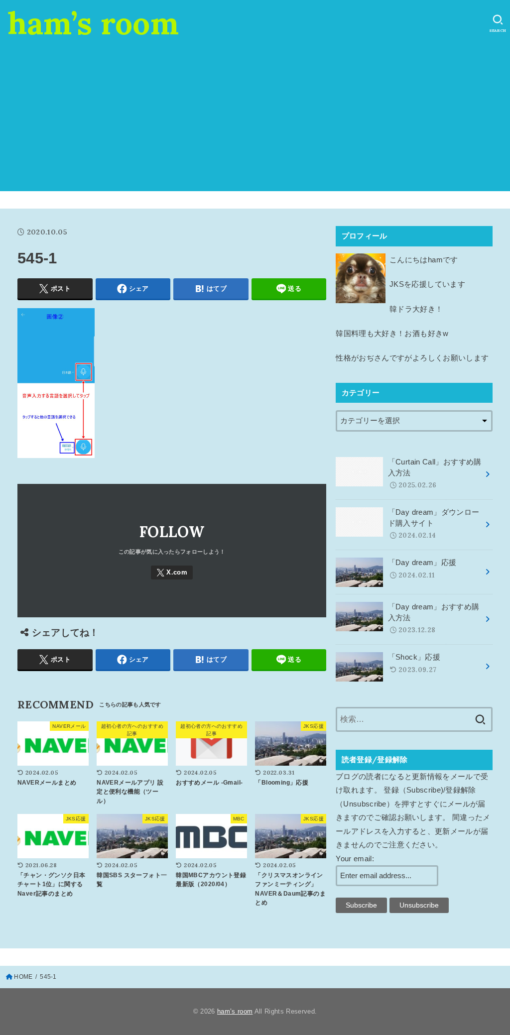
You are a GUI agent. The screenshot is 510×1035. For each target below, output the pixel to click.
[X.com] (172, 573)
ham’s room (93, 23)
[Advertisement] (255, 121)
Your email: (355, 859)
